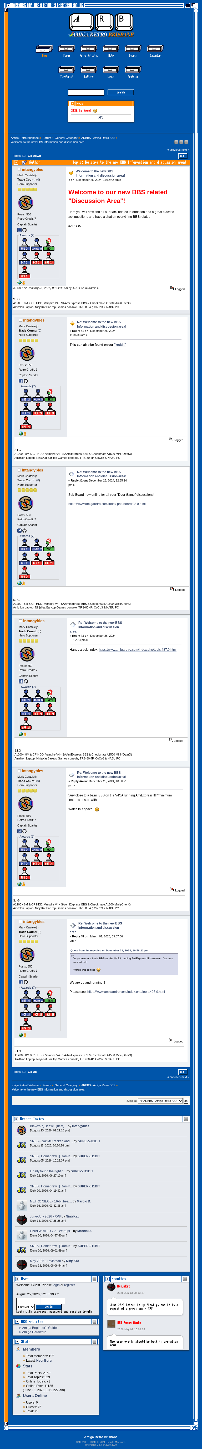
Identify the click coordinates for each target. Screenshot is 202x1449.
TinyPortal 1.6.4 (93, 1444)
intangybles (32, 169)
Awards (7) (26, 235)
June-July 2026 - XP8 (45, 1216)
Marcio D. (84, 1201)
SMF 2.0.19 (82, 1442)
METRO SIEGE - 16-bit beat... (51, 1201)
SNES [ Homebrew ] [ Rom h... (51, 1156)
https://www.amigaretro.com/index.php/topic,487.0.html (137, 650)
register (69, 1285)
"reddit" (120, 345)
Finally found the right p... (48, 1171)
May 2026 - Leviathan (45, 1261)
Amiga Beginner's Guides (40, 1328)
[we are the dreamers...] (19, 283)
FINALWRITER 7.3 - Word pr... (51, 1231)
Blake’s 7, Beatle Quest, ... (48, 1126)
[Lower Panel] (186, 143)
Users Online (35, 1395)
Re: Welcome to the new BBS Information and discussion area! (96, 627)
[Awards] (23, 283)
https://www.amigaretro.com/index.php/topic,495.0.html (126, 992)
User (24, 1279)
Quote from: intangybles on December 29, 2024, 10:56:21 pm (109, 950)
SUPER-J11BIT (89, 1141)
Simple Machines (116, 1442)
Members (31, 1349)
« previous (174, 149)
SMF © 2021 (98, 1442)
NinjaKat (123, 1286)
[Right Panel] (181, 143)
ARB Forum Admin (129, 1322)
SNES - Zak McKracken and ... (51, 1141)
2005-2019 (111, 1444)
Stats (25, 1342)
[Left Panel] (176, 143)
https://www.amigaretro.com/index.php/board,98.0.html (107, 504)
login (56, 1285)
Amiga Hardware (34, 1332)
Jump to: (132, 1100)
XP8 (101, 117)
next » (185, 149)
